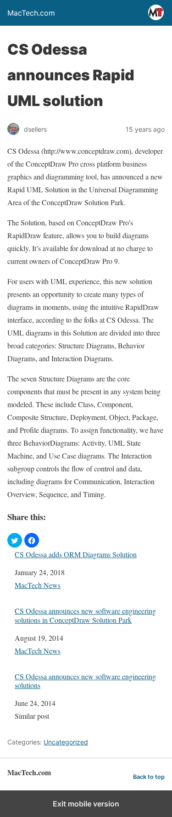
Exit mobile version (86, 803)
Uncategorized (66, 742)
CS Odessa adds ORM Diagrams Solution (76, 554)
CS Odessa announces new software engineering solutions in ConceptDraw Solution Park (85, 615)
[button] (14, 540)
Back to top (149, 776)
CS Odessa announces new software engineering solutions (85, 680)
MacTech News (38, 585)
